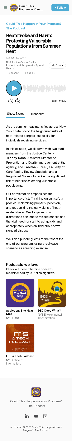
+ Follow (60, 7)
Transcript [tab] (37, 114)
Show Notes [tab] (15, 113)
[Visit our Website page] (45, 416)
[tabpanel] (36, 189)
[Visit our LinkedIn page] (27, 416)
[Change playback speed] (26, 101)
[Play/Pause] (14, 88)
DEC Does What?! (49, 310)
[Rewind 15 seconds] (10, 101)
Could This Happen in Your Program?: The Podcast (29, 7)
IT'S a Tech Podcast (20, 356)
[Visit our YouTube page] (36, 416)
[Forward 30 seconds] (17, 101)
